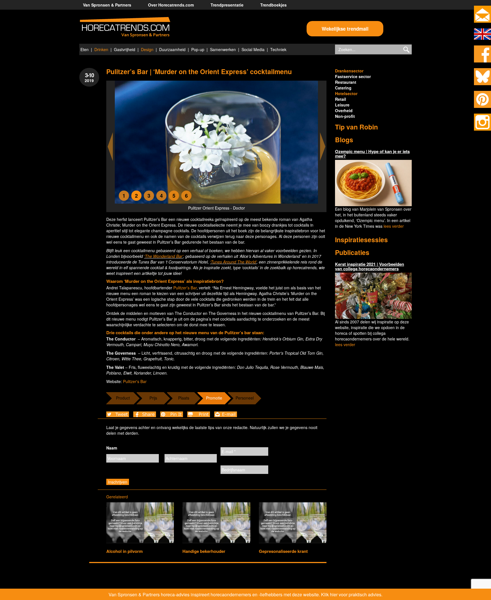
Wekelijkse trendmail (345, 28)
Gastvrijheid (124, 49)
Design (147, 49)
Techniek (278, 49)
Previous (110, 146)
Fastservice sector (353, 76)
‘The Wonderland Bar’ (163, 256)
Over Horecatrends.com (171, 5)
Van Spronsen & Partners (107, 5)
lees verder (394, 226)
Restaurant (345, 82)
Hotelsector (346, 93)
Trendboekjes (273, 5)
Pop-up (197, 49)
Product (123, 398)
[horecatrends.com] (125, 27)
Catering (343, 88)
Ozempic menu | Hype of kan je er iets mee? (372, 153)
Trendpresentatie (227, 5)
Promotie (214, 398)
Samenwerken (223, 49)
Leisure (342, 105)
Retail (340, 99)
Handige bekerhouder (203, 551)
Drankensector (349, 71)
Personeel (245, 398)
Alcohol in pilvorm (124, 551)
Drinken (101, 49)
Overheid (344, 110)
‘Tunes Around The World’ (233, 262)
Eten (84, 49)
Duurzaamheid (172, 49)
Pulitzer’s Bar (185, 287)
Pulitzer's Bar (135, 381)
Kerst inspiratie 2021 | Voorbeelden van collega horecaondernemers (369, 266)
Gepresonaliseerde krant (283, 551)
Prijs (153, 398)
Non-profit (345, 116)
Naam (111, 447)
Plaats (183, 398)
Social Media (253, 49)
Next (323, 146)
